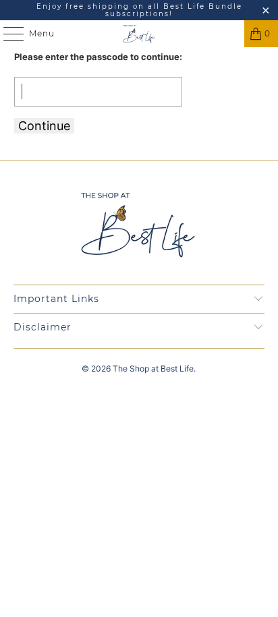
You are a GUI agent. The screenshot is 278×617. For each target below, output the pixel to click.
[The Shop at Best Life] (139, 33)
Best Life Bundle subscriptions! (173, 10)
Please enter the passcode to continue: (98, 56)
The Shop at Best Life (153, 368)
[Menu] (6, 33)
